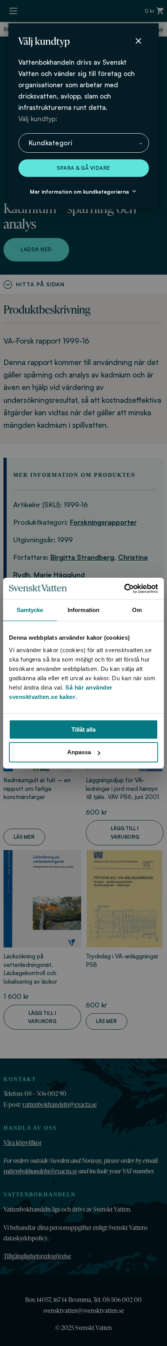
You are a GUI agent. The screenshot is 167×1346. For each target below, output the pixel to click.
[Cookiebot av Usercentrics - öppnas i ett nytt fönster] (124, 589)
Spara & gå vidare (83, 168)
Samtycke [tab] (30, 610)
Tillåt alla (83, 729)
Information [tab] (83, 610)
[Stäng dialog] (138, 41)
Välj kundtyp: (37, 119)
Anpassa (79, 752)
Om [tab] (137, 610)
